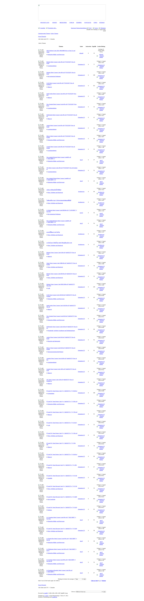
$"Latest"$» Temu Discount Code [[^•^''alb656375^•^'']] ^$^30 (61, 486)
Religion (50, 510)
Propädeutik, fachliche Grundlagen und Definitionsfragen (61, 330)
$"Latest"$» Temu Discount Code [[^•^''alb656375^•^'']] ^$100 (61, 528)
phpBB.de (54, 597)
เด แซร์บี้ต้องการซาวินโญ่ (53, 232)
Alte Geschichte (51, 499)
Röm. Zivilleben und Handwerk (55, 192)
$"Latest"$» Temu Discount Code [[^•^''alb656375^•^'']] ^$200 (61, 496)
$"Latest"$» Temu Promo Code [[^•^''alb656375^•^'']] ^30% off (61, 433)
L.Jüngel (46, 595)
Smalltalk (50, 478)
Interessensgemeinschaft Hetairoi (55, 351)
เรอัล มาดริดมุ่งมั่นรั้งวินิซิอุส (53, 189)
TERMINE (79, 22)
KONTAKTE (87, 22)
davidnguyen (81, 191)
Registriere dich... (52, 28)
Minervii (50, 87)
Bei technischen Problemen (54, 76)
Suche (96, 28)
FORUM (72, 22)
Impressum (73, 28)
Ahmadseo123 (81, 64)
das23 (81, 159)
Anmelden (42, 28)
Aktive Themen (54, 33)
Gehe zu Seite (94, 580)
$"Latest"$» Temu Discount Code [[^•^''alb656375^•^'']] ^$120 (61, 507)
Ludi (49, 288)
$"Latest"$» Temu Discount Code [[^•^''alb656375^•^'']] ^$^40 (61, 475)
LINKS (95, 22)
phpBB (46, 593)
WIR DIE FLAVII (44, 22)
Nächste (104, 580)
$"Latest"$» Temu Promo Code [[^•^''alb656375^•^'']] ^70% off (61, 412)
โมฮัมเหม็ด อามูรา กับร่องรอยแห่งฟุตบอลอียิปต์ (58, 200)
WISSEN (54, 22)
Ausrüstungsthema (52, 65)
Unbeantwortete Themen (44, 33)
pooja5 (81, 212)
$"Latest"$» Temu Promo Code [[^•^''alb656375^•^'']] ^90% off (61, 401)
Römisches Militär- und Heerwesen (56, 54)
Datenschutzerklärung (81, 28)
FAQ (90, 28)
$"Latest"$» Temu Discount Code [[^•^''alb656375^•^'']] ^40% (61, 465)
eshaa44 (81, 53)
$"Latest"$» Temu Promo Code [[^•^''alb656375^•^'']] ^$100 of (61, 391)
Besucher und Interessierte (54, 341)
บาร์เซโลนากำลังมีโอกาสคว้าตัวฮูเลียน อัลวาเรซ (59, 242)
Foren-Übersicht (42, 36)
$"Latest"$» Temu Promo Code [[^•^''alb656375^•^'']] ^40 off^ (61, 422)
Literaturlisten (51, 393)
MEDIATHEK (63, 22)
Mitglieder (103, 28)
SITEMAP (101, 22)
